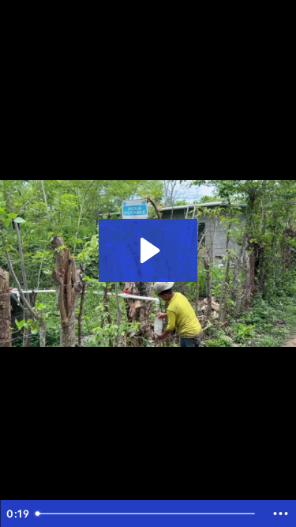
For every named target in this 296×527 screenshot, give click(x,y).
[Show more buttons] (280, 513)
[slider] (147, 513)
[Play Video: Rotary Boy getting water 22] (148, 250)
